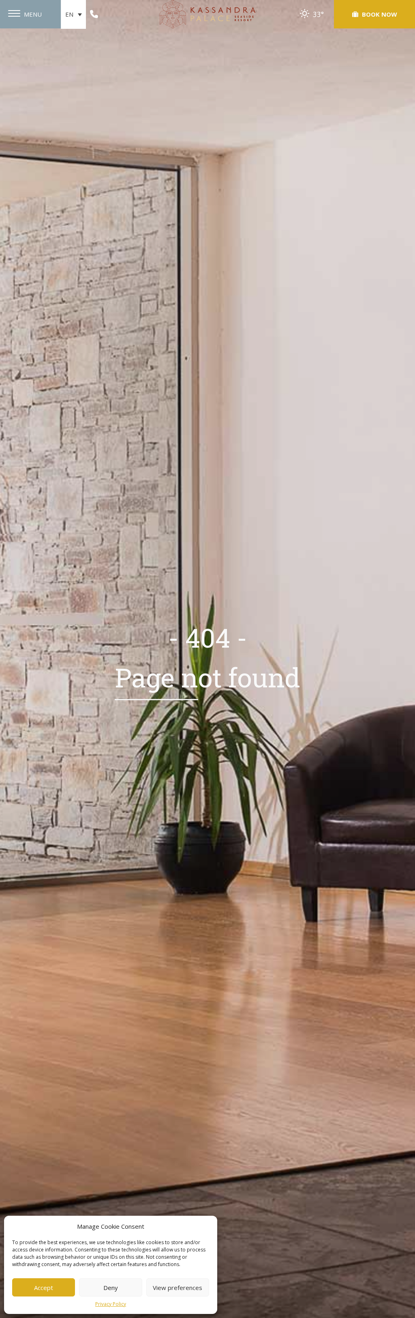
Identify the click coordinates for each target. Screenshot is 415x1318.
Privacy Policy (110, 1304)
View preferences (177, 1288)
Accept (43, 1288)
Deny (110, 1288)
